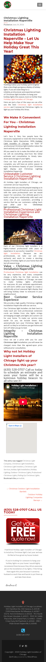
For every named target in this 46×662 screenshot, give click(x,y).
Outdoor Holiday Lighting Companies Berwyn (34, 497)
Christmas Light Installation (23, 463)
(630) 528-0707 (23, 635)
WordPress (32, 657)
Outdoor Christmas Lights (21, 472)
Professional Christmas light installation (21, 272)
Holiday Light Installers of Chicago (18, 99)
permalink (20, 478)
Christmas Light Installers (14, 466)
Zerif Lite (13, 657)
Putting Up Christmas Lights (28, 475)
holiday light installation (20, 469)
